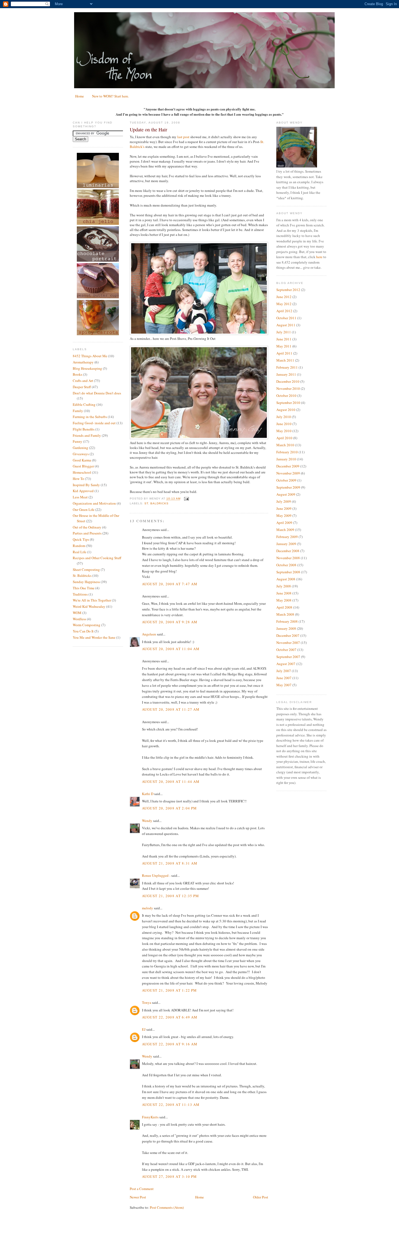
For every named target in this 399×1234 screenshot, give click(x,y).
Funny (77, 441)
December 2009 (287, 466)
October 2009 (286, 480)
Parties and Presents (87, 533)
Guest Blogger (83, 466)
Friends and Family (87, 435)
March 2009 (285, 529)
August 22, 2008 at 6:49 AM (170, 1017)
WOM (77, 612)
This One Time (83, 588)
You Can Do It (83, 631)
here (319, 256)
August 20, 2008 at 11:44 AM (171, 781)
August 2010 (285, 409)
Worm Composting (86, 624)
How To (78, 478)
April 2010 (284, 437)
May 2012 (284, 303)
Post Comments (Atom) (167, 1207)
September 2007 (288, 656)
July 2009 (283, 501)
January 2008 (286, 628)
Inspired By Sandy (86, 484)
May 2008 (284, 600)
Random (79, 545)
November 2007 (288, 642)
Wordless (79, 618)
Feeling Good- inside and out (94, 422)
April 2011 (284, 353)
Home (79, 96)
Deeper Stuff (82, 386)
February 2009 (287, 536)
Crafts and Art (83, 380)
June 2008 (284, 593)
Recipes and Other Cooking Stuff (97, 557)
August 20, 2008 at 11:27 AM (171, 709)
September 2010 (288, 402)
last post (183, 136)
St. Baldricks (82, 575)
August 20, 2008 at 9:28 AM (170, 621)
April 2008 (284, 607)
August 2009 (285, 494)
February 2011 (287, 367)
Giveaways (81, 453)
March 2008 (285, 614)
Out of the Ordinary (87, 527)
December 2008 (287, 550)
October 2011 (286, 317)
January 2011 (286, 374)
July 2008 (283, 586)
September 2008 (288, 571)
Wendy (147, 820)
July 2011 (283, 332)
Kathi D (147, 793)
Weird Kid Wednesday (89, 606)
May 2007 (284, 684)
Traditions (80, 594)
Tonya (146, 1002)
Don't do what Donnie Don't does (97, 393)
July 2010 (283, 416)
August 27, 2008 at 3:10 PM (169, 1176)
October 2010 (286, 395)
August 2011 (285, 324)
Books (77, 374)
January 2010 (286, 459)
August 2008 (285, 579)
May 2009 (284, 515)
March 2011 (285, 360)
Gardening (80, 447)
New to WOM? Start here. (110, 96)
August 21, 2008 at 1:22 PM (169, 990)
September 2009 (288, 487)
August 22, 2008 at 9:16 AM (170, 1044)
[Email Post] (186, 498)
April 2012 (284, 310)
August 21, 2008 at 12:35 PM (170, 895)
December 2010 (287, 381)
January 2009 (286, 543)
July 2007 (283, 670)
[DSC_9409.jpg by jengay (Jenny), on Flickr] (199, 437)
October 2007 (286, 649)
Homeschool (82, 472)
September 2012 (288, 289)
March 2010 (285, 444)
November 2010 (288, 388)
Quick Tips (81, 539)
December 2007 (287, 635)
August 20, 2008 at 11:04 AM (171, 648)
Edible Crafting (84, 404)
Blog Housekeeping (87, 368)
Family (78, 410)
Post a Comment (142, 1188)
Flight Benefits (83, 429)
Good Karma (82, 460)
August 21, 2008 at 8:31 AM (170, 863)
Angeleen (149, 634)
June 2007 (284, 677)
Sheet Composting (86, 569)
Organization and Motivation (94, 503)
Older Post (260, 1197)
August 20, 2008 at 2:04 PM (169, 808)
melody (147, 908)
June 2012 (284, 296)
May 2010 (284, 430)
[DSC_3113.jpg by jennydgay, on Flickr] (199, 333)
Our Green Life (83, 509)
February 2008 (287, 621)
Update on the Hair (148, 129)
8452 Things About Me (90, 355)
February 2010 (287, 452)
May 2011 (284, 346)
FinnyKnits (150, 1117)
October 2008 (286, 564)
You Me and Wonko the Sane (94, 637)
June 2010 (284, 423)
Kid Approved (83, 490)
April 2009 (284, 522)
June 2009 (284, 508)
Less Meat (80, 497)
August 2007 (285, 663)
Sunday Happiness (86, 581)
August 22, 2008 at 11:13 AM (171, 1104)
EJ (143, 1029)
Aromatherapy (83, 362)
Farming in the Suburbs (90, 416)
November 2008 (288, 557)
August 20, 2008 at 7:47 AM (170, 583)
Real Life (79, 551)
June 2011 (284, 339)
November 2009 (288, 473)
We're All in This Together (92, 600)
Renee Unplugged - (156, 875)
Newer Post (138, 1197)
